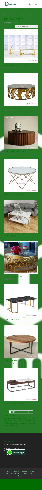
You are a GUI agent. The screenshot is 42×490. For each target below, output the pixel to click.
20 (29, 412)
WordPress (21, 487)
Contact (25, 471)
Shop (20, 476)
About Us (16, 471)
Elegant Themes (20, 485)
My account (15, 473)
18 (22, 412)
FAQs (32, 471)
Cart (32, 473)
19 (25, 412)
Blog (7, 473)
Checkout (25, 473)
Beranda (6, 15)
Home (8, 471)
